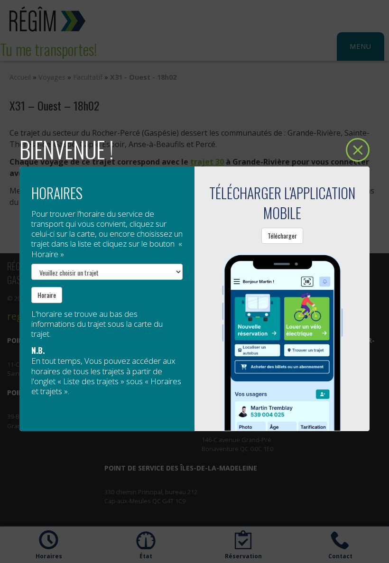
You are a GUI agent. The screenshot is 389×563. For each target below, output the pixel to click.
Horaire (46, 295)
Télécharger (282, 235)
